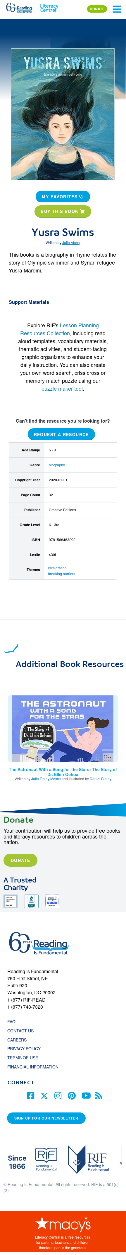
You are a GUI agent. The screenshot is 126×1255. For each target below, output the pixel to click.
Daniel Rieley (100, 778)
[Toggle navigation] (117, 9)
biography (57, 464)
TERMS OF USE (25, 1058)
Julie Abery (71, 242)
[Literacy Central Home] (49, 6)
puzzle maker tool (62, 388)
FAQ (11, 1021)
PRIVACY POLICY (24, 1048)
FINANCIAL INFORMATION (32, 1067)
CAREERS (17, 1040)
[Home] (22, 6)
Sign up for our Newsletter (46, 1118)
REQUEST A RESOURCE (61, 434)
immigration (57, 567)
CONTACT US (22, 1031)
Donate (20, 860)
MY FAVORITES (60, 196)
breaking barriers (61, 573)
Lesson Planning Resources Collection (59, 329)
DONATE (97, 9)
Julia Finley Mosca (46, 778)
